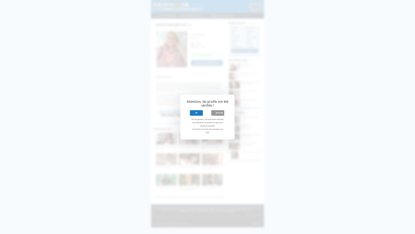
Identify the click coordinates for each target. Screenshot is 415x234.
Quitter (219, 113)
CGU (207, 133)
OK (196, 113)
